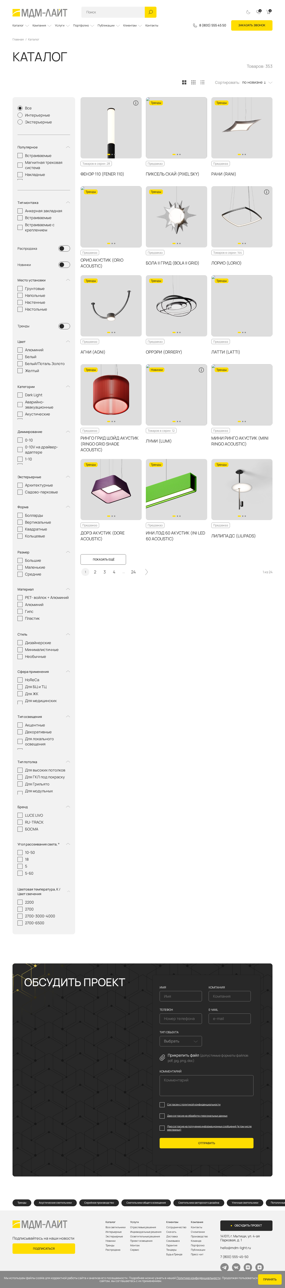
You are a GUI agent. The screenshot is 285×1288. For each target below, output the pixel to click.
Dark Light (33, 394)
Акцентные (35, 724)
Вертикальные (38, 522)
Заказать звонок (251, 25)
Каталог (18, 25)
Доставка (172, 1236)
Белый (30, 356)
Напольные (35, 295)
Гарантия (171, 1245)
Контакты (151, 25)
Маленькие (35, 567)
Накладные (35, 174)
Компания (39, 25)
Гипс (29, 611)
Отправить (206, 1143)
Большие (33, 560)
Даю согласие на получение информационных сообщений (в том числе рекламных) (209, 1128)
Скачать (171, 1232)
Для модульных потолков (39, 793)
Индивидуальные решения (145, 1232)
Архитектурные (39, 485)
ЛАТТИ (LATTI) (225, 352)
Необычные (35, 656)
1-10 (28, 459)
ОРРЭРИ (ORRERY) (164, 352)
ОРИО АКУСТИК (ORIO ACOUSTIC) (102, 263)
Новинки (24, 264)
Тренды (23, 326)
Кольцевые (35, 535)
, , (240, 1238)
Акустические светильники (55, 1202)
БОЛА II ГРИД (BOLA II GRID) (172, 263)
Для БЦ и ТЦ (36, 686)
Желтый (32, 370)
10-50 (30, 852)
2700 (29, 909)
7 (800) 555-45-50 (234, 1256)
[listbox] (256, 82)
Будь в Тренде (174, 1254)
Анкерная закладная (43, 210)
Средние (33, 574)
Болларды (34, 515)
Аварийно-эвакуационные (39, 404)
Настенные (35, 302)
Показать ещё (104, 559)
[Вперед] (146, 572)
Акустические (37, 413)
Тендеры (171, 1250)
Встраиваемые (38, 155)
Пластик (32, 618)
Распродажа (27, 248)
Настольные (36, 309)
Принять (270, 1279)
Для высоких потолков (45, 770)
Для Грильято (37, 783)
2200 (29, 902)
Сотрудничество (176, 1227)
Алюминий (34, 349)
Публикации (106, 25)
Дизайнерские (38, 642)
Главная (18, 39)
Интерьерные (37, 115)
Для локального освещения (39, 741)
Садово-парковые (41, 491)
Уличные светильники (245, 1202)
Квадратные (36, 529)
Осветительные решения (145, 1236)
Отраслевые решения (143, 1227)
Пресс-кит (197, 1254)
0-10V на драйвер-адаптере (41, 449)
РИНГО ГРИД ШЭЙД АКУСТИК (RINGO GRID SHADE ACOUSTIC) (110, 444)
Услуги (59, 25)
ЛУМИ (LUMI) (159, 441)
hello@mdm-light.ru (235, 1247)
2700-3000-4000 (40, 915)
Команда (196, 1241)
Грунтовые (35, 288)
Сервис (134, 1250)
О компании (198, 1232)
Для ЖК (31, 693)
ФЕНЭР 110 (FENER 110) (102, 174)
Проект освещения (141, 1241)
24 (133, 572)
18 (27, 859)
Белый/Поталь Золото (45, 363)
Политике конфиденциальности (199, 1278)
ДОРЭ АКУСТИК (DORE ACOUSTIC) (103, 536)
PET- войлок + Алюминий (47, 597)
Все (28, 107)
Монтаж (135, 1245)
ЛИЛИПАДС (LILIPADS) (233, 536)
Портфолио (81, 25)
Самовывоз (173, 1241)
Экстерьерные (38, 121)
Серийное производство (99, 1202)
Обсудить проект (248, 1225)
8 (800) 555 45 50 (212, 25)
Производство (199, 1236)
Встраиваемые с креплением (39, 227)
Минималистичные (42, 649)
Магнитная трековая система (43, 165)
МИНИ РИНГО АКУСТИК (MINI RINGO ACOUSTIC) (240, 441)
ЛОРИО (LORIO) (226, 263)
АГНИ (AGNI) (93, 352)
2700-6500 (34, 922)
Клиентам (130, 25)
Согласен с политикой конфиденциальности (194, 1104)
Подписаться (44, 1248)
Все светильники (116, 1227)
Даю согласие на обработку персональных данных (197, 1115)
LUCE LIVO (34, 815)
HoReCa (32, 679)
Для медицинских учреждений (41, 703)
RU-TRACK (34, 822)
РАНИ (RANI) (223, 174)
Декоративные (38, 731)
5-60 (29, 873)
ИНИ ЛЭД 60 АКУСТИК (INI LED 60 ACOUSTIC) (175, 536)
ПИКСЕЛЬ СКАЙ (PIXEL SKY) (172, 174)
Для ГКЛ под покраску (45, 776)
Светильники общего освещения (146, 1202)
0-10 (29, 440)
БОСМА (31, 828)
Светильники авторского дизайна (198, 1202)
